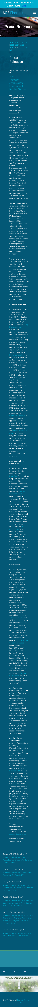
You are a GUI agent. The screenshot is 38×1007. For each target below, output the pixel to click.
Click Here (26, 6)
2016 (26, 48)
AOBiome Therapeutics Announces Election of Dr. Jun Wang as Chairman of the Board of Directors (18, 887)
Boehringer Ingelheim (17, 355)
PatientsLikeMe (15, 771)
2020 (22, 45)
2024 (21, 43)
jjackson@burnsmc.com (18, 834)
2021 (17, 45)
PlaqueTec (13, 476)
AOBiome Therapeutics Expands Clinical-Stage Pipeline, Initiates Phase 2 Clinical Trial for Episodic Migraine (18, 902)
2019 (11, 48)
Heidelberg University (17, 416)
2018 (16, 48)
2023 (26, 43)
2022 (12, 45)
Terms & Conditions (24, 1000)
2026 (11, 43)
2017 (21, 48)
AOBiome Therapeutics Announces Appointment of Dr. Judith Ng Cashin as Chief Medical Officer (17, 860)
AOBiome (12, 13)
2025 (16, 43)
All (11, 50)
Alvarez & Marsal (15, 618)
